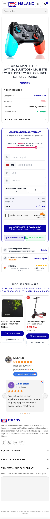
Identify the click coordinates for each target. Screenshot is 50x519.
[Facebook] (3, 442)
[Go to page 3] (27, 413)
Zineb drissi (22, 383)
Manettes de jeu (40, 96)
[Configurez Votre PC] (38, 4)
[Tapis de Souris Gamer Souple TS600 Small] (12, 308)
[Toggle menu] (5, 4)
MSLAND (18, 357)
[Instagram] (9, 442)
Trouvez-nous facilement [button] (17, 468)
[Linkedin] (15, 442)
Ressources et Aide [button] (13, 459)
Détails (44, 250)
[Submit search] (45, 11)
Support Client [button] (10, 450)
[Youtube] (21, 442)
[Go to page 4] (29, 413)
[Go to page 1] (22, 413)
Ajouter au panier (13, 333)
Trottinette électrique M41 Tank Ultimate (36, 322)
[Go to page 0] (20, 413)
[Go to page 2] (25, 413)
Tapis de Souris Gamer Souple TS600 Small (10, 322)
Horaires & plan (40, 259)
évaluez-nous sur (24, 374)
